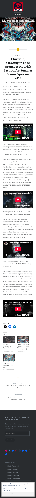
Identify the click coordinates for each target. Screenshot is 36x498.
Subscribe (10, 440)
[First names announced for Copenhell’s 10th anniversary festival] (9, 339)
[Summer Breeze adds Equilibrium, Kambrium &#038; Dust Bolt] (9, 357)
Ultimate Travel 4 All (12, 472)
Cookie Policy (6, 490)
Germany (18, 55)
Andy (13, 82)
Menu (19, 14)
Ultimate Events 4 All (13, 475)
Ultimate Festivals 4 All (13, 478)
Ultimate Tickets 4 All (13, 466)
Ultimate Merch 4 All (12, 469)
